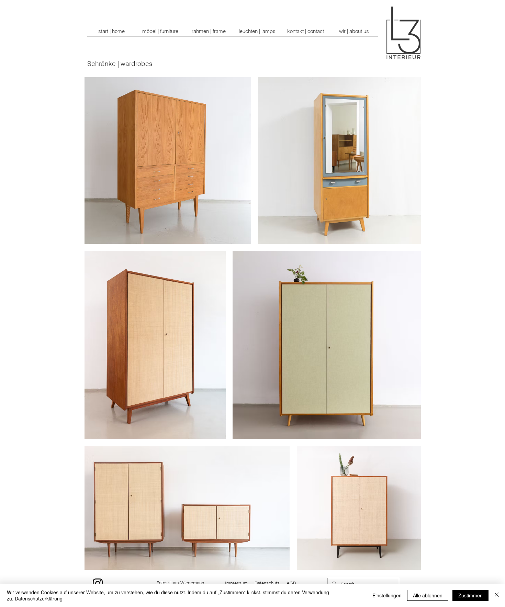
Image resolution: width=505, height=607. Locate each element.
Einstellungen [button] (387, 595)
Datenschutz (267, 583)
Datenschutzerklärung (39, 598)
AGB (291, 583)
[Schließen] (497, 595)
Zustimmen (470, 595)
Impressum (236, 583)
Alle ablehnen (427, 595)
